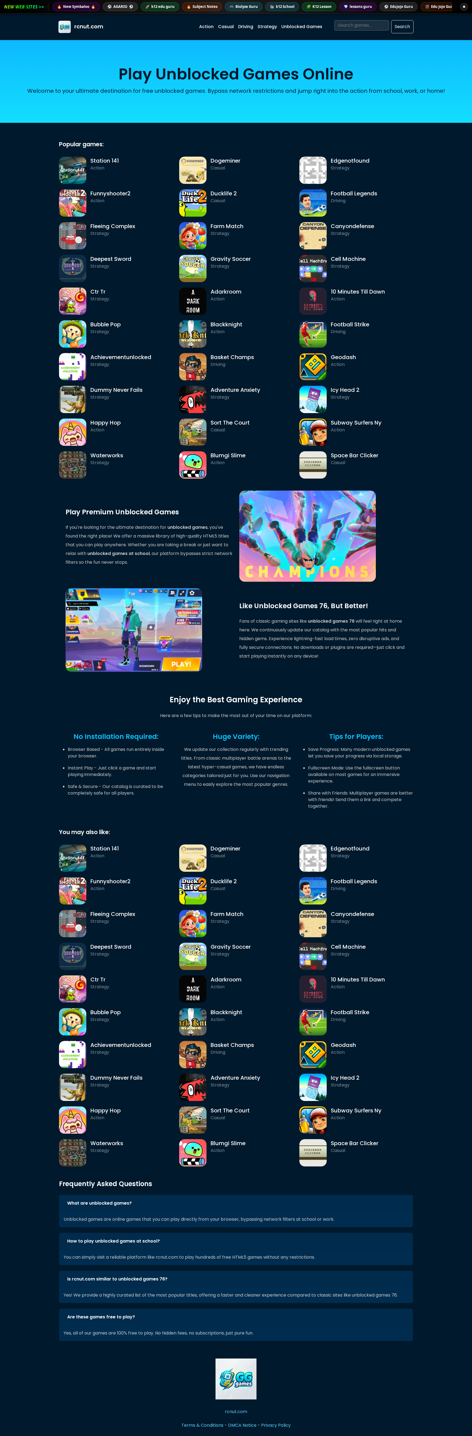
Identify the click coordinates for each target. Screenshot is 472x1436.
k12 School (282, 6)
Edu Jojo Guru (440, 6)
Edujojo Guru (398, 6)
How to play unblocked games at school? (113, 1241)
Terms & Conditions (202, 1425)
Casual (226, 26)
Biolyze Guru (243, 6)
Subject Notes (202, 6)
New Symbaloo (76, 6)
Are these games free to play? (101, 1317)
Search (402, 26)
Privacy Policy (276, 1425)
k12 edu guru (160, 6)
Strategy (267, 26)
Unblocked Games (301, 26)
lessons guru (358, 6)
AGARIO (120, 6)
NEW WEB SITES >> (24, 7)
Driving (245, 26)
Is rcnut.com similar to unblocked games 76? (117, 1279)
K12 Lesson (319, 6)
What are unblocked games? (99, 1203)
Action (206, 26)
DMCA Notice (242, 1425)
